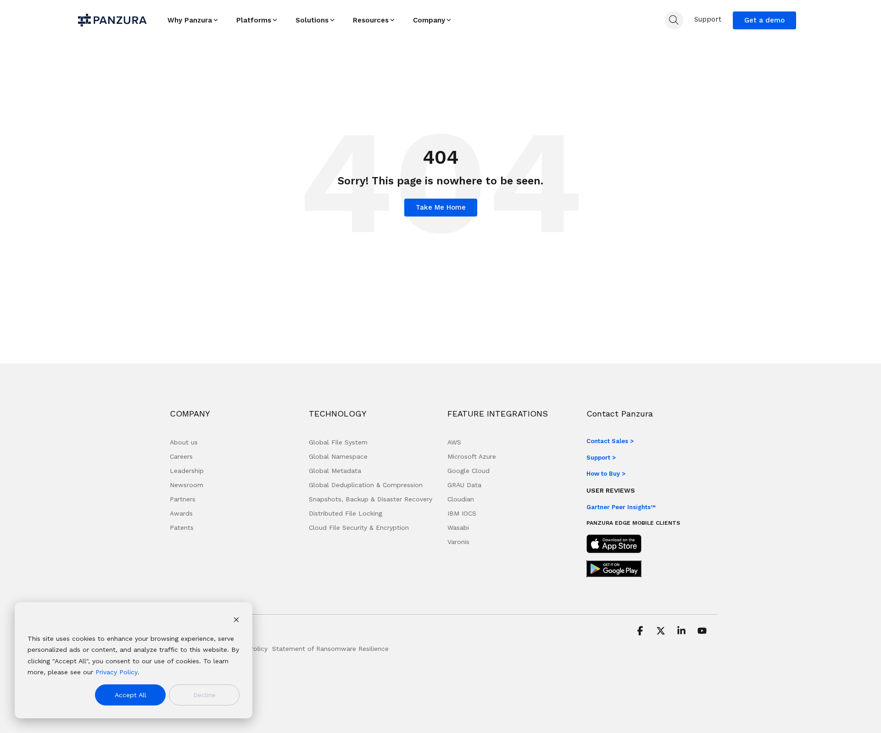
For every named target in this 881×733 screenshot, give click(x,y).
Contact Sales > (610, 441)
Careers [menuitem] (181, 456)
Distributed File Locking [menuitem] (345, 513)
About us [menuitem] (184, 442)
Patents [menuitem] (182, 527)
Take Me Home (441, 207)
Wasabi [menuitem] (458, 527)
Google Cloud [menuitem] (468, 470)
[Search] (674, 20)
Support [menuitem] (707, 19)
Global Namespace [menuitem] (338, 456)
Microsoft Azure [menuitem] (471, 456)
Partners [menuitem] (182, 499)
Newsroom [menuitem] (186, 485)
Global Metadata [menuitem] (335, 470)
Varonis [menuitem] (458, 541)
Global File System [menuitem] (338, 442)
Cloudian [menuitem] (460, 499)
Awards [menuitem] (181, 513)
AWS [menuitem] (454, 442)
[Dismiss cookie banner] (236, 621)
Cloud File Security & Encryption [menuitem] (359, 527)
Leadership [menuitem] (187, 470)
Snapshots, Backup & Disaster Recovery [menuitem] (370, 499)
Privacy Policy (116, 672)
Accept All (130, 695)
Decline (204, 695)
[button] (641, 631)
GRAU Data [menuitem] (464, 485)
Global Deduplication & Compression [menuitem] (366, 485)
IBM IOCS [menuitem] (461, 513)
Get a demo (764, 20)
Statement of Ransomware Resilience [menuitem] (330, 648)
